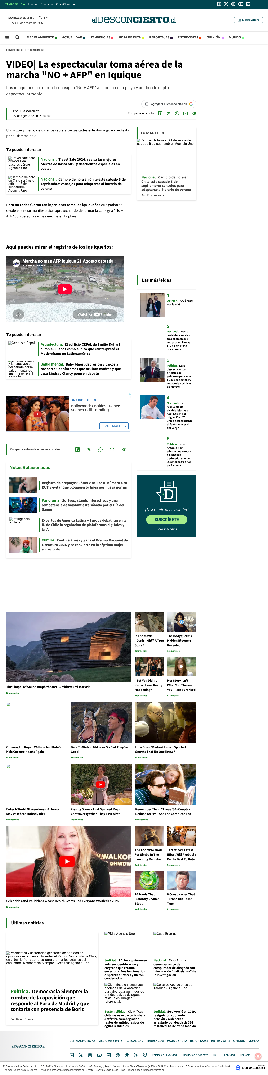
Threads (136, 1055)
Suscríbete (167, 519)
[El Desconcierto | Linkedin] (248, 4)
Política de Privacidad (164, 1055)
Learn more (111, 425)
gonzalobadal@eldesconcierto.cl (146, 1070)
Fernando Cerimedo (40, 4)
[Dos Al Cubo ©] (250, 1070)
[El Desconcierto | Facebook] (219, 4)
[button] (248, 20)
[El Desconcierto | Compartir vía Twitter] (168, 113)
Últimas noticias (82, 1040)
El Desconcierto (16, 49)
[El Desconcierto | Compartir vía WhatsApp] (177, 113)
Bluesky (145, 1055)
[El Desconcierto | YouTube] (240, 4)
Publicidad (229, 1055)
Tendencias (100, 37)
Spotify (118, 1055)
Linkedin (109, 1055)
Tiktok (127, 1055)
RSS (215, 1055)
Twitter (81, 1055)
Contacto (245, 1055)
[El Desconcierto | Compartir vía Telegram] (193, 113)
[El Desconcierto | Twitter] (226, 4)
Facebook (72, 1055)
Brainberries (83, 400)
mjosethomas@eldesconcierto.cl (65, 1070)
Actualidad (72, 37)
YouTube (99, 1055)
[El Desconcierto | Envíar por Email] (185, 113)
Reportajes (159, 37)
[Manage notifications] (258, 1056)
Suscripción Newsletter (195, 1055)
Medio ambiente (40, 37)
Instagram (90, 1055)
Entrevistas (188, 37)
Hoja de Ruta (130, 37)
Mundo (235, 37)
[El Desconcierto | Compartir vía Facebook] (160, 113)
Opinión (213, 37)
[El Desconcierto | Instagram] (233, 4)
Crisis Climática (65, 4)
